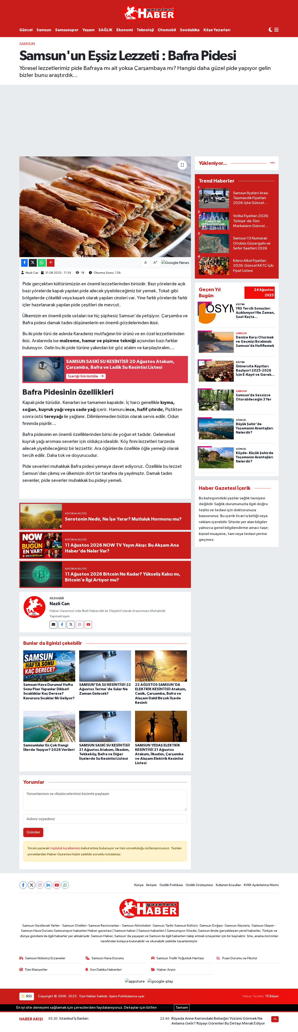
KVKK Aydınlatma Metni (261, 885)
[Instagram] (79, 624)
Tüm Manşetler (36, 969)
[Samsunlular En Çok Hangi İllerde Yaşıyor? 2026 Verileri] (49, 726)
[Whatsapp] (65, 885)
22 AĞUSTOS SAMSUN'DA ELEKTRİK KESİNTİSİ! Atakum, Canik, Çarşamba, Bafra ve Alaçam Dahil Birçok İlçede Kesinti (160, 693)
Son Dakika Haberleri (106, 969)
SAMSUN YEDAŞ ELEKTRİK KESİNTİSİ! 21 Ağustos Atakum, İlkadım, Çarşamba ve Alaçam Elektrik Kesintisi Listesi (159, 754)
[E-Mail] (53, 624)
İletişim (151, 885)
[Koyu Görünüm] (270, 30)
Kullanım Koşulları (228, 885)
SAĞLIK (105, 30)
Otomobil (167, 30)
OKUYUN (165, 1008)
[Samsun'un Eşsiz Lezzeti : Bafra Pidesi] (105, 206)
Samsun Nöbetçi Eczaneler (45, 958)
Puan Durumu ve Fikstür (239, 958)
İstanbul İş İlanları (73, 1019)
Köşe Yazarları (216, 30)
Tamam (182, 1008)
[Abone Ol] (175, 263)
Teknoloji (145, 30)
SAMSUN (27, 44)
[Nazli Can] (34, 607)
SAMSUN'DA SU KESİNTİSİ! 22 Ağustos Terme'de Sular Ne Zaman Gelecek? (105, 689)
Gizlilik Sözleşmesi (199, 885)
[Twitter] (70, 624)
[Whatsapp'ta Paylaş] (42, 263)
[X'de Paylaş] (33, 263)
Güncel (26, 30)
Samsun (44, 30)
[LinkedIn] (48, 885)
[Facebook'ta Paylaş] (24, 263)
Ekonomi (124, 30)
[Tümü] (272, 163)
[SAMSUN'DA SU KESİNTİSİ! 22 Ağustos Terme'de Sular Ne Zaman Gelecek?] (105, 666)
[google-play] (160, 982)
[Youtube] (88, 624)
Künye (139, 885)
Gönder (33, 832)
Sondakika (190, 30)
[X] (31, 885)
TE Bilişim (272, 996)
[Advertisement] (149, 119)
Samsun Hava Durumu (107, 958)
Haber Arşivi (166, 969)
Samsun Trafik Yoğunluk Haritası (180, 958)
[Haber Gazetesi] (149, 12)
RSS (29, 996)
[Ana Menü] (276, 30)
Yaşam (88, 30)
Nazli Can (32, 272)
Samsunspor (66, 30)
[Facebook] (62, 624)
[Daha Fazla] (50, 263)
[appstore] (135, 982)
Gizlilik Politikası (171, 885)
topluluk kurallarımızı (65, 848)
